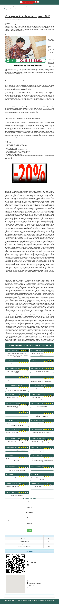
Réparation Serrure (49, 600)
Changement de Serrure (10, 600)
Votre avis (29, 523)
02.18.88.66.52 (28, 2)
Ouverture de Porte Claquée (24, 600)
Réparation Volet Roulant (29, 602)
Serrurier (31, 581)
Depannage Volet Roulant (38, 600)
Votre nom (29, 507)
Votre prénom (29, 512)
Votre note (29, 518)
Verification (29, 502)
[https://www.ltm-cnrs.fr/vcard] (15, 563)
